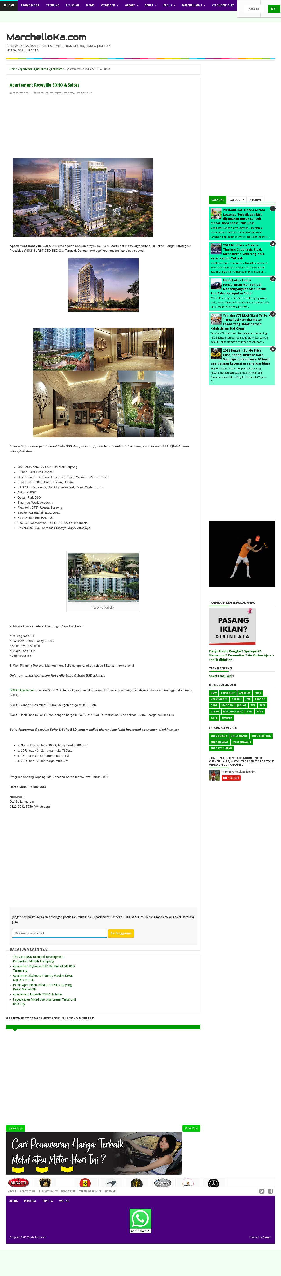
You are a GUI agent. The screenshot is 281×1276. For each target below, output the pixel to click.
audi (214, 705)
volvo (215, 711)
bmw (214, 693)
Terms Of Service (90, 1191)
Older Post (191, 1128)
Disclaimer (68, 1191)
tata (262, 705)
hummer (226, 717)
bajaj (214, 717)
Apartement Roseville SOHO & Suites (38, 994)
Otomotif (108, 5)
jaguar (241, 705)
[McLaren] (111, 1185)
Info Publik (219, 736)
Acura (13, 1201)
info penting (261, 736)
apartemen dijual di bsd (55, 92)
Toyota (47, 1201)
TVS (252, 705)
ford (258, 693)
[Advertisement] (103, 127)
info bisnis (239, 736)
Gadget (130, 5)
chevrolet (228, 693)
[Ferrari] (85, 1185)
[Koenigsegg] (137, 1186)
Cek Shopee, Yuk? (223, 5)
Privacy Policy (48, 1191)
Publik (167, 5)
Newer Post (15, 1128)
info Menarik (241, 742)
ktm (249, 711)
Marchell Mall (192, 5)
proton (260, 699)
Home (10, 5)
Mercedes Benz (233, 711)
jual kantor (83, 92)
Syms (260, 711)
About (12, 1191)
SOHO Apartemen (22, 690)
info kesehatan (221, 748)
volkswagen (219, 699)
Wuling (64, 1201)
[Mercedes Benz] (214, 1185)
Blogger (267, 1237)
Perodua (30, 1201)
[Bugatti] (19, 1185)
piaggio (227, 705)
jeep (248, 699)
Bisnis (90, 5)
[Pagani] (162, 1184)
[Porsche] (188, 1185)
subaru (236, 699)
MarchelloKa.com (46, 36)
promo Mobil (30, 5)
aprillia (244, 693)
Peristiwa (72, 5)
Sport (149, 5)
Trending (52, 5)
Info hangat (219, 742)
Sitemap (110, 1191)
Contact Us (63, 1190)
